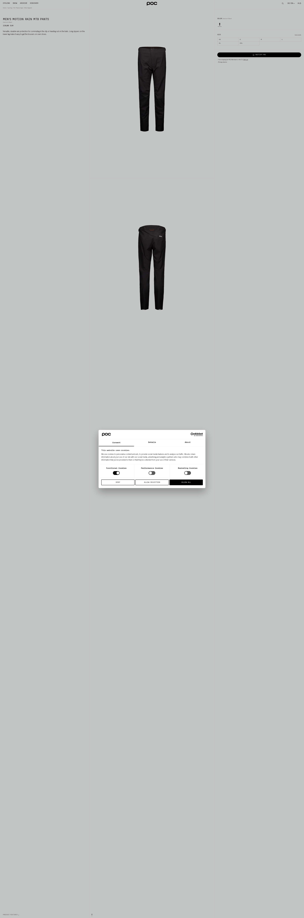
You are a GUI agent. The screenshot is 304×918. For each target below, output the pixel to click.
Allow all (186, 482)
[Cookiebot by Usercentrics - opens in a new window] (192, 434)
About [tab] (187, 442)
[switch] (152, 473)
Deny (118, 482)
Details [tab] (152, 442)
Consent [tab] (116, 443)
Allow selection (152, 482)
